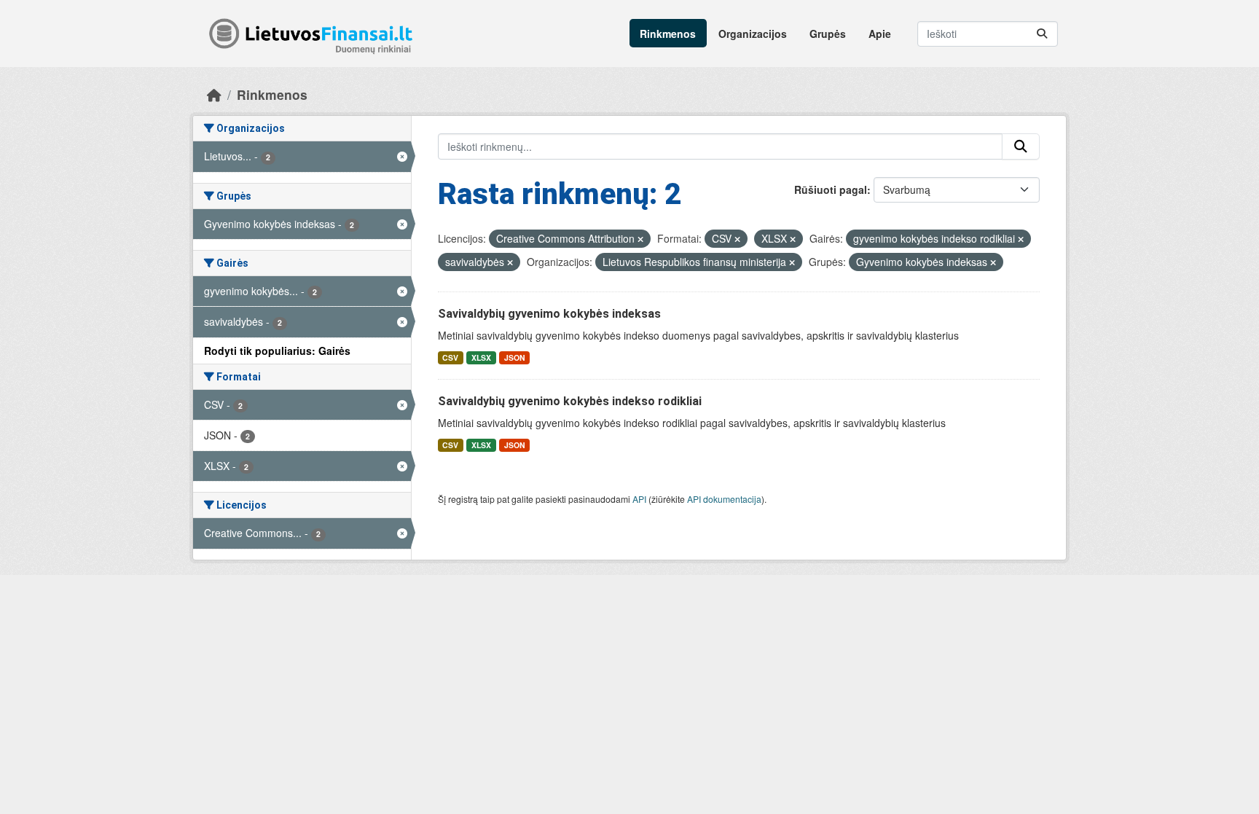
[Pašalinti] (640, 239)
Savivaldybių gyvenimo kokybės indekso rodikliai (570, 401)
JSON (514, 357)
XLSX (481, 357)
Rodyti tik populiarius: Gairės (277, 350)
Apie (879, 33)
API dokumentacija (724, 499)
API (639, 499)
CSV (450, 357)
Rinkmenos (668, 33)
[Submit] (1041, 34)
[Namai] (214, 94)
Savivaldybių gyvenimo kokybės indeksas (549, 314)
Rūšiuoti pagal (830, 189)
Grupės (827, 33)
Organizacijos (752, 33)
